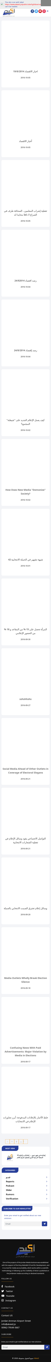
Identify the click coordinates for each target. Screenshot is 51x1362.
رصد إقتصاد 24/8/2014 (25, 350)
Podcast (10, 1185)
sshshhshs (25, 699)
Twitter (9, 1291)
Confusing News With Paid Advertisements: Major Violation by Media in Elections (25, 1051)
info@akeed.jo (8, 1324)
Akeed (36, 1358)
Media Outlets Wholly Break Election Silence (25, 979)
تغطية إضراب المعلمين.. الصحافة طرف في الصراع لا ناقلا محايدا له (25, 212)
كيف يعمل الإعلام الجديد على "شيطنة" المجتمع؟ (26, 421)
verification (12, 1198)
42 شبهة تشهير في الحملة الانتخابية (25, 559)
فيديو (8, 1177)
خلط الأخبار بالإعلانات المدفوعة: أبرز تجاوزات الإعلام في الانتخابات (25, 1119)
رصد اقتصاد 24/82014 (25, 280)
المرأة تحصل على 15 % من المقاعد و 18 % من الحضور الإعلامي (25, 631)
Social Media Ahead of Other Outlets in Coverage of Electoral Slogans (25, 770)
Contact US (7, 1315)
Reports (10, 1181)
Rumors (10, 1194)
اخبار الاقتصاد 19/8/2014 (25, 71)
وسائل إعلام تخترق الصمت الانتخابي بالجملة (25, 908)
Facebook (9, 1286)
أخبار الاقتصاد (25, 141)
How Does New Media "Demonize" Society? (25, 491)
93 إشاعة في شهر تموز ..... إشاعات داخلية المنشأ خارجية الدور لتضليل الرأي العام (31, 1156)
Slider (9, 1190)
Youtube (9, 1295)
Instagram (10, 1300)
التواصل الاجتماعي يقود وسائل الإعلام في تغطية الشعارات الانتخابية (25, 840)
